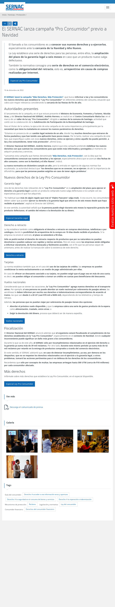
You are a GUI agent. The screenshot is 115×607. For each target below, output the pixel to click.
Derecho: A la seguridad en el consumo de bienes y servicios (30, 499)
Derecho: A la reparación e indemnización (75, 499)
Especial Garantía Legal (17, 218)
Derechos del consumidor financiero (40, 509)
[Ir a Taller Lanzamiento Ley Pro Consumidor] (22, 441)
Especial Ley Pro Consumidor (24, 80)
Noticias (11, 15)
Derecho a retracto (15, 255)
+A (5, 23)
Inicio (4, 15)
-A (10, 23)
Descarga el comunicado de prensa (26, 407)
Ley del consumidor (68, 504)
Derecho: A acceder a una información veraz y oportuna (46, 494)
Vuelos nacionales (14, 321)
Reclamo (32, 504)
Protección (20, 15)
